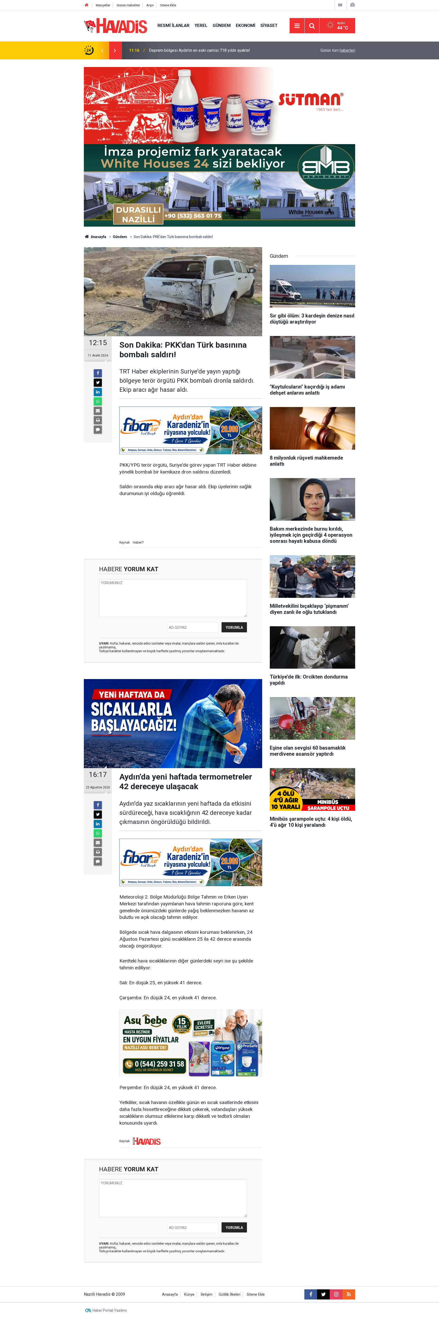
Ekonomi (245, 25)
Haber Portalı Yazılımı (109, 1310)
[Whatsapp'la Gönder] (98, 401)
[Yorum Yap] (98, 430)
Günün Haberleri (128, 5)
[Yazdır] (98, 420)
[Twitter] (98, 383)
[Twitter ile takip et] (323, 1294)
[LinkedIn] (98, 392)
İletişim (206, 1294)
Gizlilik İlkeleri (229, 1294)
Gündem (222, 25)
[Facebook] (98, 373)
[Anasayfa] (86, 5)
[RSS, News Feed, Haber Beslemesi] (348, 1294)
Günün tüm (337, 50)
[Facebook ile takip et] (310, 1294)
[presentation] (102, 50)
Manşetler (103, 5)
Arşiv (150, 5)
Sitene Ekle (168, 5)
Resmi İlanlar (174, 25)
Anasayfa (98, 237)
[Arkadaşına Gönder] (98, 411)
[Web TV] (340, 5)
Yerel (201, 25)
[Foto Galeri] (352, 5)
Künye (189, 1294)
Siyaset (269, 25)
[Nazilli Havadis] (115, 25)
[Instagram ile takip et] (336, 1294)
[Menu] (297, 26)
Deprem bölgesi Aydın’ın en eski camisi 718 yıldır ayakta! (199, 50)
